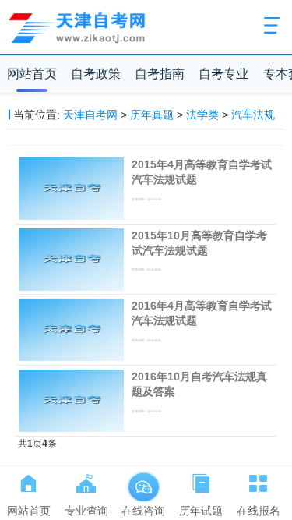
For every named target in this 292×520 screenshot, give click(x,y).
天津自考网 (90, 114)
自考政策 (96, 73)
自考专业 (223, 73)
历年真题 (152, 114)
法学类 (202, 114)
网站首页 (32, 73)
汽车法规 (253, 114)
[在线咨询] (143, 480)
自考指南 (160, 73)
